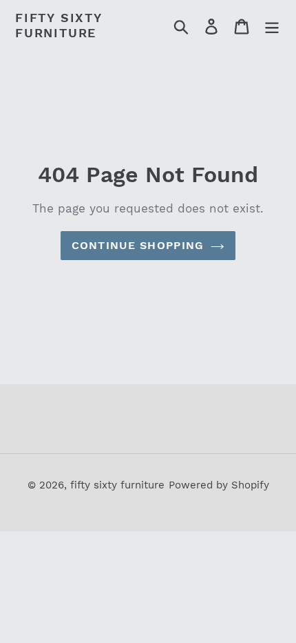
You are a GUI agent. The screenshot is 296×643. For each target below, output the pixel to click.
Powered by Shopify (219, 485)
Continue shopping (138, 245)
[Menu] (272, 25)
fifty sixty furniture (58, 25)
